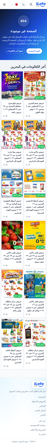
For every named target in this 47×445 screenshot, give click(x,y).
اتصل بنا (42, 434)
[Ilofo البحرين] (39, 384)
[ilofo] (41, 4)
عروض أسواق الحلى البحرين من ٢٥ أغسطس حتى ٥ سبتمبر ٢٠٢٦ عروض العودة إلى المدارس (12, 356)
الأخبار (43, 415)
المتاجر (42, 406)
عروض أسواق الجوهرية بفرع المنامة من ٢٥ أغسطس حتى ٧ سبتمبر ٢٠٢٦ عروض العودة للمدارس (12, 207)
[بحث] (31, 4)
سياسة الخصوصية (38, 425)
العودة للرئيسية (34, 51)
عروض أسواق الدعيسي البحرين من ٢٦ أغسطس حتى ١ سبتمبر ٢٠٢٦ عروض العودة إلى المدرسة (35, 207)
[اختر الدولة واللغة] (14, 4)
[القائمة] (4, 4)
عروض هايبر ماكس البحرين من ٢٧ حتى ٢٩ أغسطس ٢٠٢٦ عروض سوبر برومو (35, 257)
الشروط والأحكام (38, 430)
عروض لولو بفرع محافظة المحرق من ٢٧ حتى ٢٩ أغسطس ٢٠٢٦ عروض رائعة (12, 107)
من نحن (42, 421)
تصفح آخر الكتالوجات (15, 51)
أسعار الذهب (40, 410)
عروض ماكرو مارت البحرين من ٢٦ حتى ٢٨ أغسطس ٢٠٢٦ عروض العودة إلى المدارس (35, 156)
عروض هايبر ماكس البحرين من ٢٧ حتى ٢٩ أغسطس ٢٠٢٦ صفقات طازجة (12, 257)
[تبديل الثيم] (23, 4)
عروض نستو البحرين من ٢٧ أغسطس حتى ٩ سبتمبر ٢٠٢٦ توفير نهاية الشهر (35, 107)
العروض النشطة (39, 401)
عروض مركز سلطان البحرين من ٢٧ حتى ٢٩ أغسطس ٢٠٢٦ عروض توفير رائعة (12, 306)
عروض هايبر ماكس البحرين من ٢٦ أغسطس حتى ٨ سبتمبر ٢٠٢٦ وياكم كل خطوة (35, 305)
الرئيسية (42, 397)
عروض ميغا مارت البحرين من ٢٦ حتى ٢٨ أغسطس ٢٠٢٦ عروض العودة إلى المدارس (12, 156)
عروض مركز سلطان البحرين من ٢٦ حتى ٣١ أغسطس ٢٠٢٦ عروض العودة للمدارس (35, 354)
